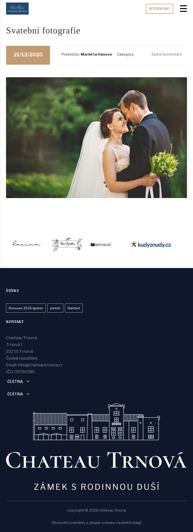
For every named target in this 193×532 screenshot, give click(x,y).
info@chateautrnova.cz (40, 365)
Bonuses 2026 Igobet (26, 308)
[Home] (17, 8)
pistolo (55, 308)
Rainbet (74, 308)
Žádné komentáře (166, 54)
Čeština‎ (15, 381)
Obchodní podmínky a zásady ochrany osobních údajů (97, 522)
